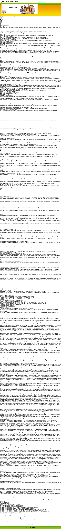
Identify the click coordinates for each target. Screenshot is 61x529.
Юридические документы (30, 524)
